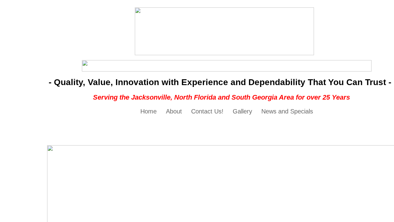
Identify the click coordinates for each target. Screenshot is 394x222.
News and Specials (287, 111)
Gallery (242, 111)
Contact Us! (207, 111)
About (174, 111)
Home (148, 111)
